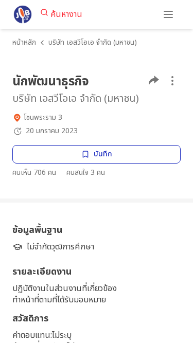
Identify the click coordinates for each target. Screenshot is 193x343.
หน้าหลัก (24, 42)
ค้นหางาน (66, 14)
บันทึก (103, 154)
